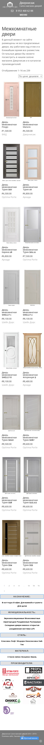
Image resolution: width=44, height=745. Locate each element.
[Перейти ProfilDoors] (33, 670)
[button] (22, 15)
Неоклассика (31, 641)
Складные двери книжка (17, 625)
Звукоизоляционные (14, 618)
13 (29, 586)
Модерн (21, 641)
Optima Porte (9, 197)
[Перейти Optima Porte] (10, 671)
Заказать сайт (19, 736)
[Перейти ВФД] (33, 688)
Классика (5, 641)
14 (34, 586)
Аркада (27, 197)
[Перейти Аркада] (33, 676)
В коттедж (7, 602)
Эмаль (33, 657)
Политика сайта (7, 736)
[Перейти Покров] (33, 700)
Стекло (11, 657)
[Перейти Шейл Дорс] (8, 710)
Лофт (13, 641)
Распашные (35, 622)
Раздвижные (23, 622)
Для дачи (22, 606)
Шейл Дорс (8, 322)
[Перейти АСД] (7, 684)
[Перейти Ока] (33, 694)
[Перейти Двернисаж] (12, 694)
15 (39, 586)
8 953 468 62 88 (24, 10)
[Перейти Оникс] (12, 700)
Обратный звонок (30, 738)
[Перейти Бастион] (33, 682)
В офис (16, 602)
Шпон (18, 657)
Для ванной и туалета (31, 602)
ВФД (4, 134)
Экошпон (25, 657)
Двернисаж (29, 134)
